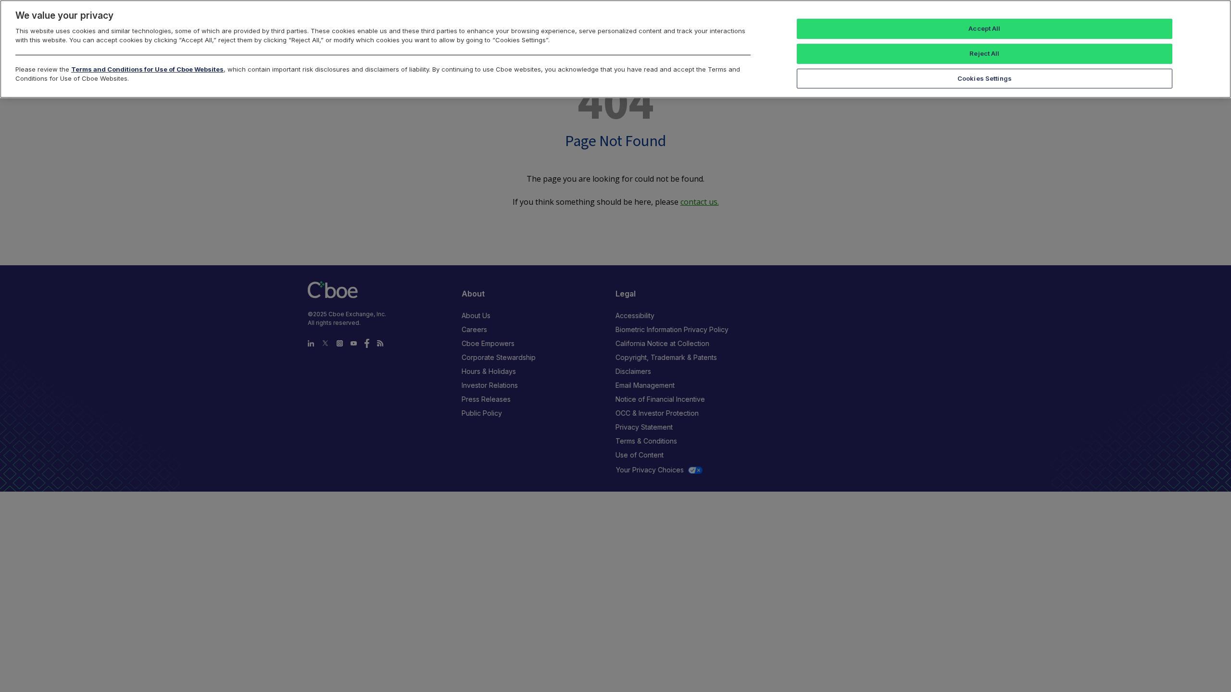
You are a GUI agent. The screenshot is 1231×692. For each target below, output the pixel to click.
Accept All (984, 28)
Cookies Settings (984, 78)
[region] (615, 49)
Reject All (984, 53)
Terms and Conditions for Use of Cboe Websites (147, 69)
